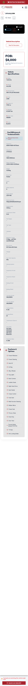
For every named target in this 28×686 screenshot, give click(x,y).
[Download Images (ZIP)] (14, 17)
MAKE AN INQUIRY (15, 683)
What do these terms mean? (13, 138)
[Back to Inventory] (2, 13)
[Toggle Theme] (22, 7)
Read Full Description (14, 45)
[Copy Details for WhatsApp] (2, 17)
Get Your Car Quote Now (17, 2)
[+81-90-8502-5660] (4, 2)
